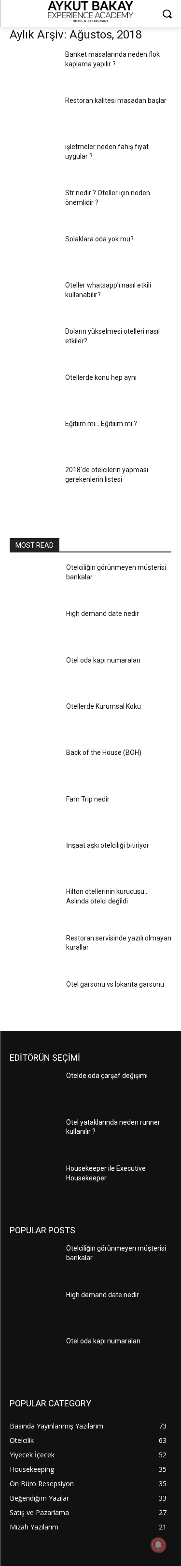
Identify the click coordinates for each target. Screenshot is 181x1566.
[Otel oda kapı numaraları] (34, 674)
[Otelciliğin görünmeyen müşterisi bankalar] (34, 582)
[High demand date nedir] (34, 628)
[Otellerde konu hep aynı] (34, 391)
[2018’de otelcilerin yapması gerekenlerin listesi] (34, 484)
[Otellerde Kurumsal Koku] (34, 721)
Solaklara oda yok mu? (99, 239)
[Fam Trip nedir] (34, 813)
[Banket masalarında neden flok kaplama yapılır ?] (34, 68)
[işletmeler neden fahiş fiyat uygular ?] (34, 160)
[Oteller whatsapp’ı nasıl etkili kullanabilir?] (34, 299)
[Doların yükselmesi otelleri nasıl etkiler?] (34, 345)
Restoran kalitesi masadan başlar (116, 100)
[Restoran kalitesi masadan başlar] (34, 114)
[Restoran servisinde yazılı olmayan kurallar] (34, 952)
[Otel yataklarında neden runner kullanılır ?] (34, 1136)
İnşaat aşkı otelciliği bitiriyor (107, 845)
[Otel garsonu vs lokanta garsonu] (34, 998)
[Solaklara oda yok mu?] (34, 253)
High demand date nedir (102, 613)
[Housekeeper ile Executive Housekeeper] (34, 1183)
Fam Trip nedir (88, 799)
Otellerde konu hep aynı (101, 377)
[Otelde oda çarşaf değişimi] (34, 1090)
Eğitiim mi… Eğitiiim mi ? (101, 423)
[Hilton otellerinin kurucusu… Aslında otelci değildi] (34, 906)
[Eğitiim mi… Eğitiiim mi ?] (34, 437)
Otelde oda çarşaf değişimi (107, 1075)
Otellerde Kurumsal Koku (103, 706)
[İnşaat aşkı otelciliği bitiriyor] (34, 860)
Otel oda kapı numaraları (103, 660)
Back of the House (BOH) (103, 752)
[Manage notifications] (158, 1545)
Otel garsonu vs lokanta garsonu (115, 984)
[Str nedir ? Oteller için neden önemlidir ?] (34, 207)
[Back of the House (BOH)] (34, 767)
